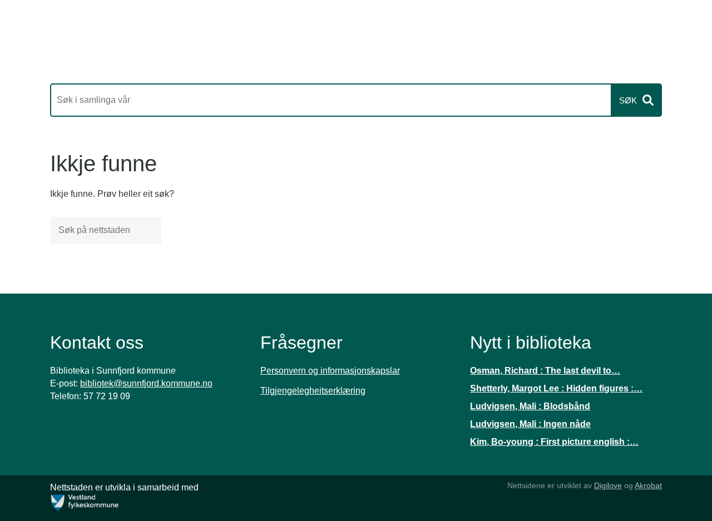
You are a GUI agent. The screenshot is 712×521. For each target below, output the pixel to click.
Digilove (608, 485)
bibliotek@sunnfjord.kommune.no (146, 383)
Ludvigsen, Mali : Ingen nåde (530, 424)
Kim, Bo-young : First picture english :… (554, 441)
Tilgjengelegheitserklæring (312, 390)
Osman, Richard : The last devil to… (545, 370)
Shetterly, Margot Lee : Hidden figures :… (556, 388)
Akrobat (648, 485)
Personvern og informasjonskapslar (330, 370)
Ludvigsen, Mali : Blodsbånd (530, 406)
